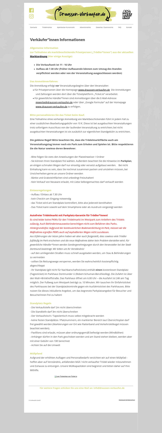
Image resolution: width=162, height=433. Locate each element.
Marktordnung (38, 56)
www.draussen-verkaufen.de (94, 89)
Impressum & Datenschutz (127, 400)
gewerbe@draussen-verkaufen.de (54, 102)
